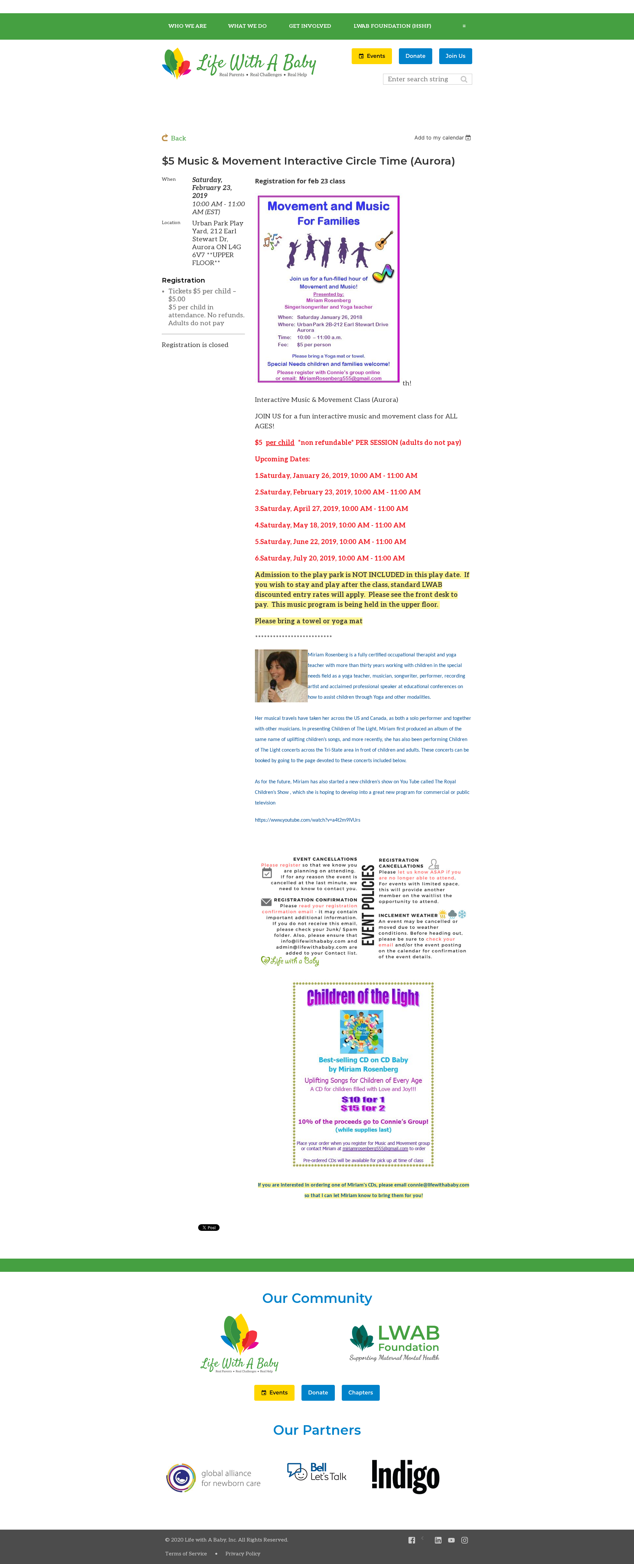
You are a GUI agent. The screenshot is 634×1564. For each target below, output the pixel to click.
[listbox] (443, 137)
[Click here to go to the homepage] (239, 1373)
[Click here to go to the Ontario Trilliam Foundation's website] (213, 1491)
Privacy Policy (243, 1554)
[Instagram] (465, 1540)
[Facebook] (412, 1540)
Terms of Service (186, 1554)
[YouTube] (451, 1540)
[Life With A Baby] (239, 79)
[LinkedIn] (438, 1540)
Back (178, 138)
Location (171, 222)
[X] (425, 1540)
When (169, 179)
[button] (373, 62)
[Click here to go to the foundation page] (394, 1373)
